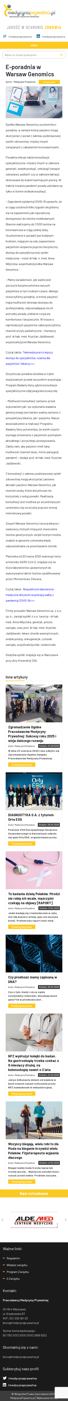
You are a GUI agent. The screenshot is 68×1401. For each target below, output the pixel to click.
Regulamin (13, 1258)
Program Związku (18, 1271)
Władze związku (17, 1265)
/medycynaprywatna (20, 36)
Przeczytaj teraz (22, 764)
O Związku (13, 1278)
